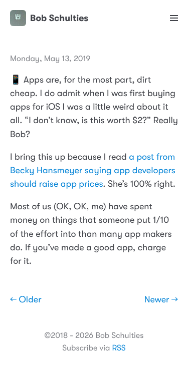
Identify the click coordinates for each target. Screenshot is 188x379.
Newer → (161, 300)
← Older (26, 300)
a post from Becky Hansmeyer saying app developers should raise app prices (92, 170)
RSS (118, 347)
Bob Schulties (59, 18)
